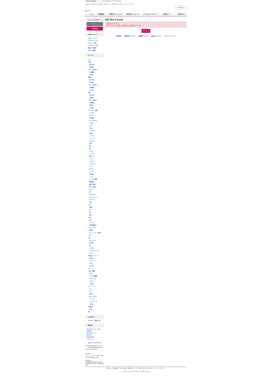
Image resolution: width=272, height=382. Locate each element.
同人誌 (91, 258)
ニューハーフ (93, 301)
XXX (89, 217)
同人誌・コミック (93, 255)
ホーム (145, 31)
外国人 (91, 105)
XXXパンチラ (92, 38)
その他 (91, 74)
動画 (89, 77)
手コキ (91, 169)
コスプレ (91, 189)
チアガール (92, 194)
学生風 (91, 67)
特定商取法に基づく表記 (94, 329)
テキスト (91, 281)
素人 (89, 92)
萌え (90, 202)
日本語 (91, 320)
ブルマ (91, 151)
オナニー (91, 171)
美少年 (91, 294)
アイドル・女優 (92, 110)
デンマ (91, 166)
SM (89, 238)
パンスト (91, 136)
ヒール (91, 159)
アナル (91, 253)
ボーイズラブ (93, 296)
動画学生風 (92, 48)
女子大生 (91, 64)
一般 (88, 312)
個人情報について (92, 333)
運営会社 (89, 335)
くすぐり (91, 161)
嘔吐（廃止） (93, 184)
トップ (91, 14)
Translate (118, 1)
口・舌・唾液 (93, 179)
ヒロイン (91, 199)
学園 (90, 207)
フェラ (91, 176)
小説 (90, 273)
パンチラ (91, 222)
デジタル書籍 (93, 276)
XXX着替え (92, 50)
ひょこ (90, 204)
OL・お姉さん (93, 69)
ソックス (91, 153)
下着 (90, 128)
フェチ (90, 125)
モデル (91, 115)
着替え (91, 230)
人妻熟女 (91, 72)
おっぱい (91, 141)
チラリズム (92, 227)
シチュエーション (93, 40)
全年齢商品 (180, 7)
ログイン (95, 24)
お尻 (90, 143)
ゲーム (90, 268)
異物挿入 (91, 182)
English (99, 320)
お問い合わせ (90, 339)
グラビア (91, 113)
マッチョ (91, 299)
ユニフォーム (93, 197)
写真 (89, 62)
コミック (91, 261)
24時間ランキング (143, 36)
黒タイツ (91, 156)
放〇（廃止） (93, 187)
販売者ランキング (133, 14)
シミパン (91, 138)
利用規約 (89, 331)
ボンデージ (92, 240)
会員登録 (95, 28)
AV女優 (91, 118)
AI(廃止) (90, 306)
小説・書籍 (91, 271)
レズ (90, 289)
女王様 (91, 243)
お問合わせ (181, 14)
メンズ (89, 59)
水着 (90, 133)
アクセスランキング (150, 14)
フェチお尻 (92, 43)
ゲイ (90, 291)
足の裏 (91, 174)
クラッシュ (92, 164)
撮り (90, 220)
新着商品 (101, 14)
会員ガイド (167, 14)
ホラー (91, 263)
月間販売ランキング (129, 36)
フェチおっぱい (93, 45)
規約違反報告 (90, 337)
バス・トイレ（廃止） (95, 232)
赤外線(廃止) (93, 225)
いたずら (91, 248)
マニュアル (92, 278)
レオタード (92, 131)
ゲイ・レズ (91, 286)
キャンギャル (93, 120)
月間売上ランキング (115, 14)
